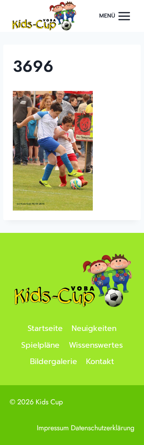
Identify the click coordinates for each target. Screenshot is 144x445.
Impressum (53, 428)
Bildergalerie (53, 361)
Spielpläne (40, 345)
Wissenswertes (96, 345)
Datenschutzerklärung (102, 428)
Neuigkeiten (94, 328)
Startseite (45, 328)
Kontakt (100, 361)
